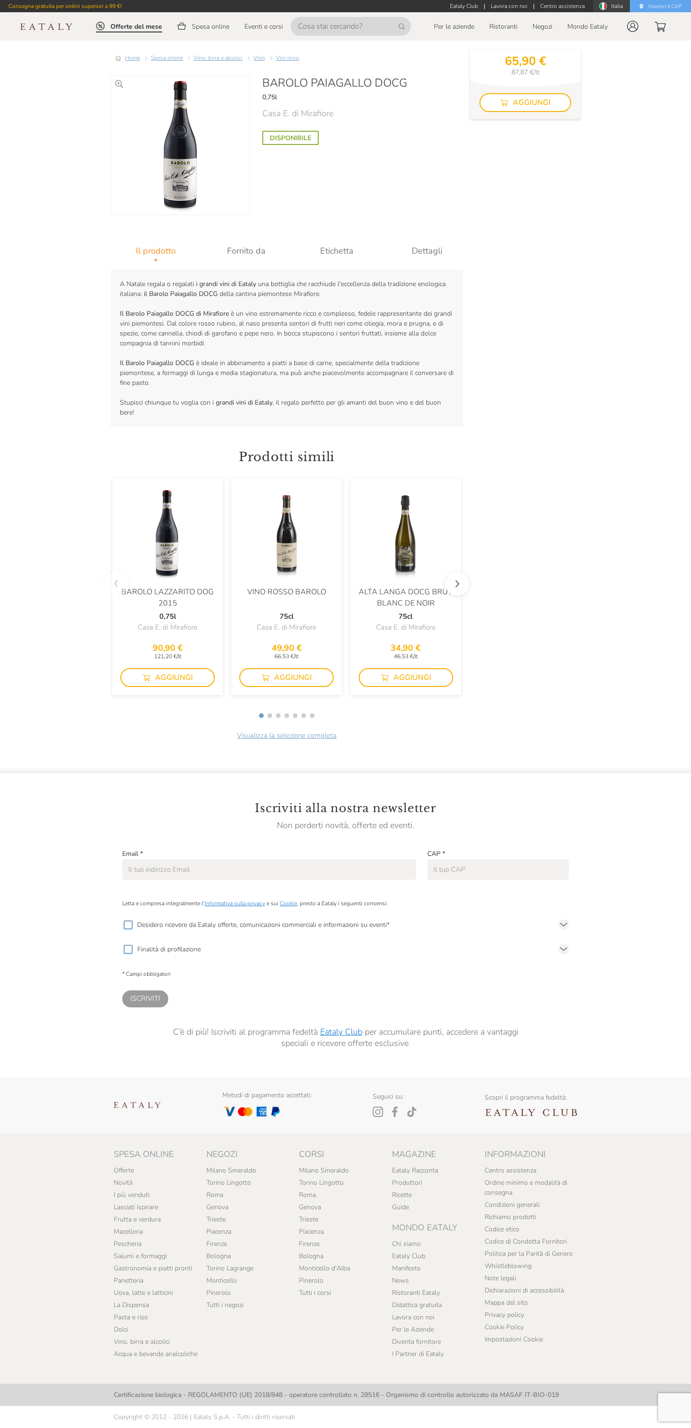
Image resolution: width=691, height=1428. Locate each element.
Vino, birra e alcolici (218, 58)
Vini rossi (287, 58)
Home (132, 58)
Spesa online (167, 58)
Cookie (288, 903)
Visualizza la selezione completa (287, 735)
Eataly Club (341, 1031)
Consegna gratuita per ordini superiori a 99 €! (65, 6)
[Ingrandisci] (119, 84)
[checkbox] (127, 925)
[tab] (156, 251)
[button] (633, 26)
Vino (259, 58)
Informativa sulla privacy (234, 903)
